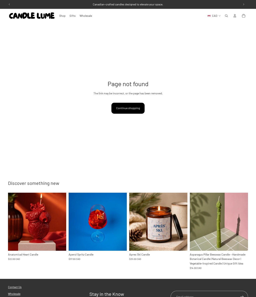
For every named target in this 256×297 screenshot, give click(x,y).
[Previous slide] (9, 4)
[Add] (120, 244)
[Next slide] (243, 4)
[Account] (234, 15)
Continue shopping (128, 108)
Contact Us (15, 287)
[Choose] (60, 244)
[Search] (226, 15)
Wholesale (14, 294)
